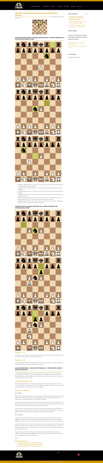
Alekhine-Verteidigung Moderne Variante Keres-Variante (30, 446)
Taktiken (53, 6)
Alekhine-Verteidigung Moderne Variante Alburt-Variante (30, 444)
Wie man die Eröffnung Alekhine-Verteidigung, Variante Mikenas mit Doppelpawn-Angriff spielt (76, 18)
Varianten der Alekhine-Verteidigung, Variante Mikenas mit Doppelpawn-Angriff (78, 22)
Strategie (59, 6)
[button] (86, 6)
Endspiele (73, 6)
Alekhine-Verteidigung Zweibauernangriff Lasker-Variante (30, 442)
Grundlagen (46, 6)
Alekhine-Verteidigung (31, 16)
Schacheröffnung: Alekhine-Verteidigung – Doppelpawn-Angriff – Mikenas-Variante (77, 26)
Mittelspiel (66, 6)
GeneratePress (60, 461)
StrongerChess (17, 16)
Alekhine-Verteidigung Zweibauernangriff (42, 16)
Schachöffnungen (35, 6)
